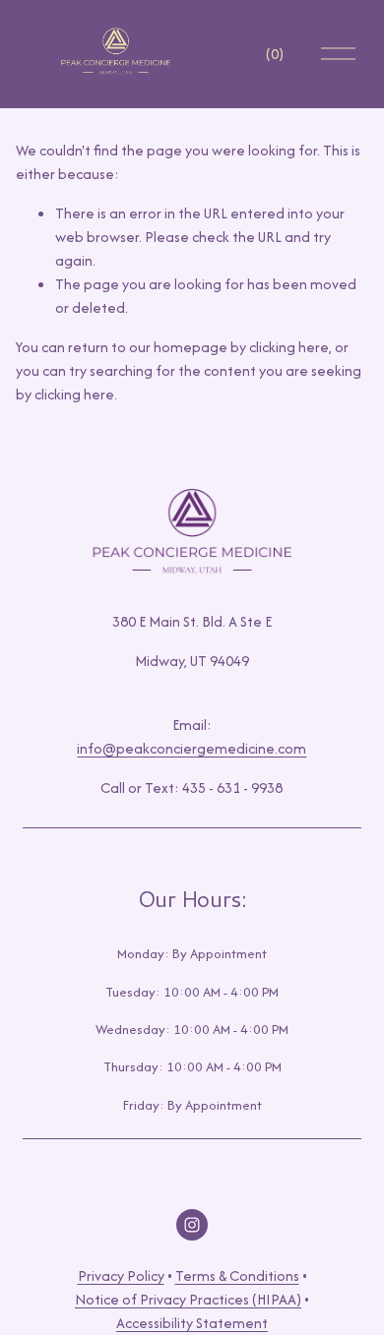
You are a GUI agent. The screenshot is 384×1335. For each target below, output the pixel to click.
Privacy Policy (121, 1275)
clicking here (289, 346)
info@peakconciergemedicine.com (191, 748)
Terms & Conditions (237, 1275)
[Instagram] (192, 1225)
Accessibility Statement (192, 1322)
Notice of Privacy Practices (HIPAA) (188, 1299)
